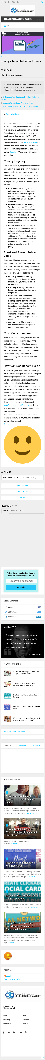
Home (2, 57)
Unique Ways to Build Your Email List (18, 103)
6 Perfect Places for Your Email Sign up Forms (21, 106)
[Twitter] (5, 2)
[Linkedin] (9, 2)
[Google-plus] (13, 2)
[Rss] (18, 2)
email (8, 57)
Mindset (25, 1023)
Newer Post (22, 485)
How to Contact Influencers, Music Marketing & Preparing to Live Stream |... (22, 832)
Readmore (30, 813)
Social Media (7, 1023)
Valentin (8, 976)
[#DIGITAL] (22, 14)
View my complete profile (12, 979)
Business (25, 1020)
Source (7, 424)
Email (24, 1015)
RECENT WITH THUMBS (14, 731)
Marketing (6, 1020)
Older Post (22, 491)
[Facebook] (2, 2)
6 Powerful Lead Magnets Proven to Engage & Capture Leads (20, 799)
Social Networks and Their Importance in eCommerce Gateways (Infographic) (19, 926)
